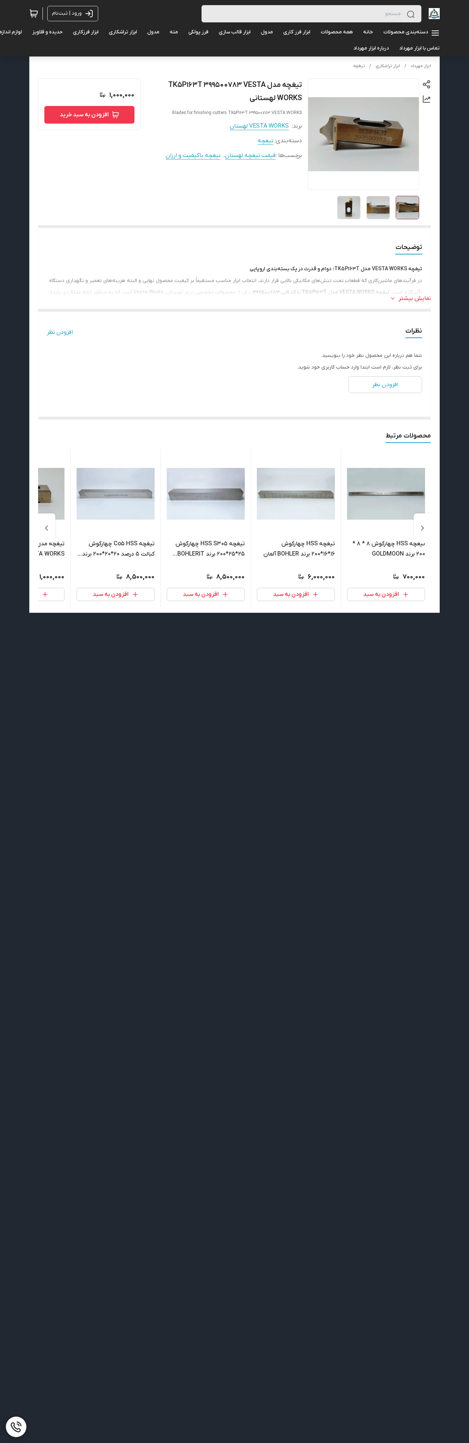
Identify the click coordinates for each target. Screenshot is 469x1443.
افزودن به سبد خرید (84, 114)
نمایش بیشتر (415, 298)
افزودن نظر (60, 332)
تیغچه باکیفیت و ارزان (193, 155)
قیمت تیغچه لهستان (250, 155)
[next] (46, 528)
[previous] (422, 528)
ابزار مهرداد (421, 66)
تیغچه (359, 66)
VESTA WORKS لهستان (259, 126)
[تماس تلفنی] (16, 1427)
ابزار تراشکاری (388, 66)
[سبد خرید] (33, 13)
